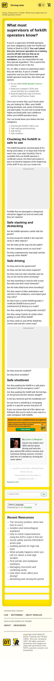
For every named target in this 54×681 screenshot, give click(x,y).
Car (6, 615)
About (7, 625)
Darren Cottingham (33, 439)
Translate (28, 507)
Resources (20, 625)
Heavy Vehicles (34, 615)
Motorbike (17, 615)
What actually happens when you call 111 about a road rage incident (27, 555)
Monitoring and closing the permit (27, 579)
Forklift (16, 482)
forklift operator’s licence (32, 84)
